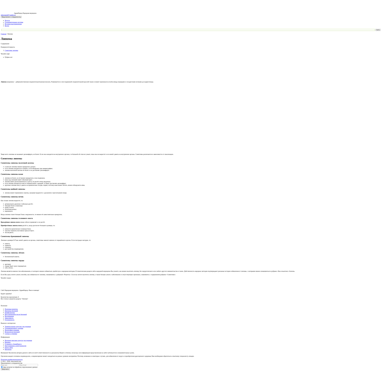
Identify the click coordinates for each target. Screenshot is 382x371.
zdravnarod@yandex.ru (8, 15)
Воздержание (9, 316)
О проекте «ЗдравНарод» (13, 344)
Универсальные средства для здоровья (18, 326)
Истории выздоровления (13, 24)
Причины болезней (11, 311)
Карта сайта (9, 347)
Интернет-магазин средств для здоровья (18, 340)
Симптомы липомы (11, 50)
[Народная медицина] (7, 13)
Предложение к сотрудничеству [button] (11, 17)
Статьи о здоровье (11, 334)
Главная (3, 34)
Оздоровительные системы (14, 22)
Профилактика (10, 312)
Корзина (7, 342)
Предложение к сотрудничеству (15, 346)
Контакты (8, 349)
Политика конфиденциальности (12, 359)
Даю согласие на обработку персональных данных (20, 367)
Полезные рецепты (11, 309)
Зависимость (9, 318)
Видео (7, 26)
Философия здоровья (12, 330)
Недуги (7, 20)
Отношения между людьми (14, 328)
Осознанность (9, 320)
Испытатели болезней (12, 332)
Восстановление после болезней (16, 314)
